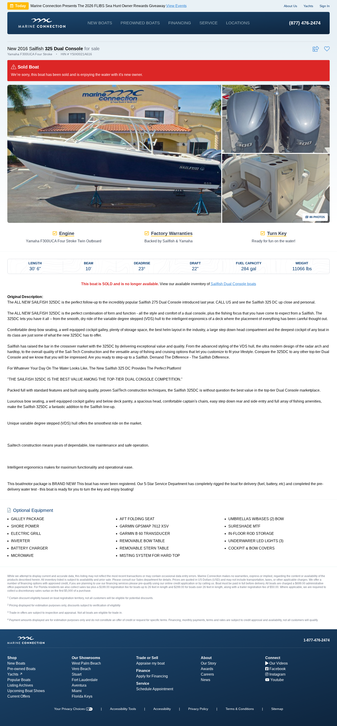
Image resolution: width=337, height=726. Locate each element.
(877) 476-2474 (304, 22)
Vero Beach (81, 669)
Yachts (308, 6)
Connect (272, 658)
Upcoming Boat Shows (26, 691)
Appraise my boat (150, 663)
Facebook (277, 669)
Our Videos (278, 663)
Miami (77, 691)
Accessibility (162, 709)
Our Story (208, 663)
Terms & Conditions (240, 709)
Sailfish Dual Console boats (233, 284)
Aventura (79, 685)
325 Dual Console (64, 48)
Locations (238, 23)
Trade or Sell (147, 658)
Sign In (325, 6)
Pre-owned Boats (21, 669)
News (205, 680)
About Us (290, 6)
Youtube (276, 680)
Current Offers (18, 696)
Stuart (76, 674)
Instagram (276, 674)
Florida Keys (82, 696)
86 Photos (317, 217)
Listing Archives (20, 685)
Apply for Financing (152, 676)
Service (208, 23)
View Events (176, 6)
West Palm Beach (86, 663)
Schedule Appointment (154, 689)
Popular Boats (18, 680)
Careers (207, 674)
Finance (143, 671)
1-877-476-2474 (317, 640)
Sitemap (277, 709)
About (206, 658)
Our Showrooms (86, 658)
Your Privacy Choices (70, 709)
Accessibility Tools (123, 709)
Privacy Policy (198, 709)
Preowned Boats (140, 23)
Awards (207, 669)
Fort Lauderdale (85, 680)
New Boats (100, 23)
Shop (12, 658)
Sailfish (36, 48)
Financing (179, 23)
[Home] (41, 23)
